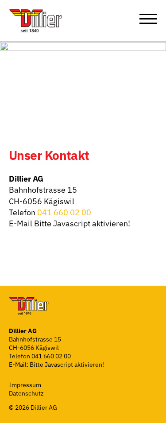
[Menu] (148, 18)
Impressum (25, 385)
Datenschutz (26, 393)
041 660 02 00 (64, 212)
